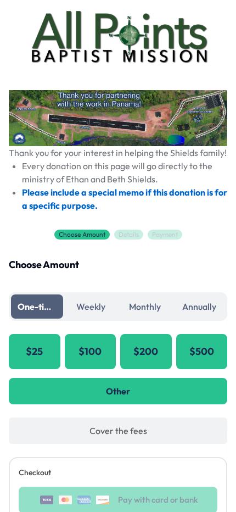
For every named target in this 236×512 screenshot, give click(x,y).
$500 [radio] (201, 351)
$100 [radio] (90, 351)
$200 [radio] (145, 351)
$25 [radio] (34, 351)
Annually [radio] (199, 306)
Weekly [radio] (90, 306)
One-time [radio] (37, 306)
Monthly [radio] (145, 306)
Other (118, 391)
